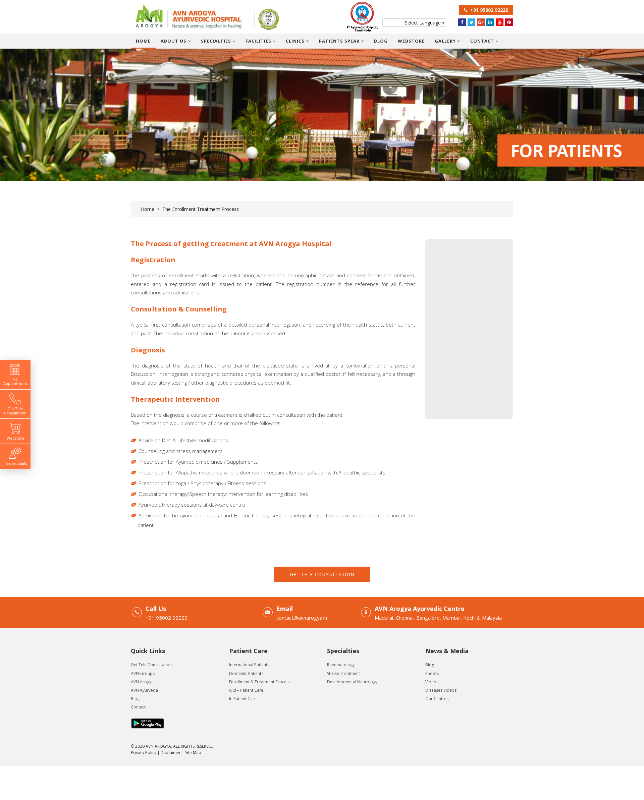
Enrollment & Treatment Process (259, 682)
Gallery (446, 41)
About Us (174, 41)
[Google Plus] (481, 22)
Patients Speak (340, 41)
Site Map (193, 752)
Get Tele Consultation (322, 574)
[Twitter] (471, 22)
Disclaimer (171, 752)
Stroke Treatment (343, 673)
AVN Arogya (142, 682)
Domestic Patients (246, 673)
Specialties (216, 41)
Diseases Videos (441, 690)
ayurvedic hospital (201, 515)
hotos (433, 673)
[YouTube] (499, 22)
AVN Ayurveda (144, 690)
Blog (381, 41)
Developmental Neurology (352, 682)
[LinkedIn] (490, 22)
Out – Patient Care (246, 690)
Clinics (296, 41)
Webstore (411, 41)
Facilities (259, 41)
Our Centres (436, 698)
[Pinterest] (509, 22)
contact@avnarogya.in (301, 617)
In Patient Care (243, 698)
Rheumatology (341, 665)
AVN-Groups (143, 673)
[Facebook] (462, 22)
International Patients (249, 665)
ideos (433, 682)
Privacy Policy (143, 752)
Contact (482, 41)
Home (143, 41)
